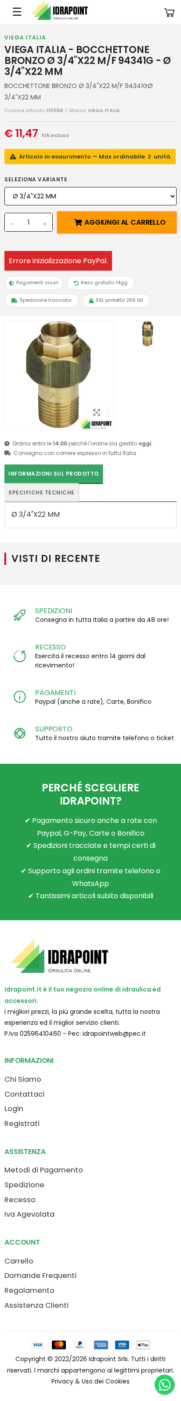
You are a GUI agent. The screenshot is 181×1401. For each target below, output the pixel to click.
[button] (170, 12)
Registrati (22, 1124)
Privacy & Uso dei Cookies (90, 1381)
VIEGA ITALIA (25, 37)
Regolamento (29, 1290)
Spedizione (24, 1185)
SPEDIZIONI (53, 611)
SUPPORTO (53, 729)
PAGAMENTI (55, 693)
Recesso (20, 1200)
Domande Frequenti (40, 1275)
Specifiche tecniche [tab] (41, 492)
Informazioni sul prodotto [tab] (53, 473)
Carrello (18, 1261)
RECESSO (50, 647)
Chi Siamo (22, 1079)
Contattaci (24, 1094)
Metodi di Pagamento (43, 1170)
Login (13, 1109)
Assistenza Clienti (36, 1305)
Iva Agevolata (29, 1214)
